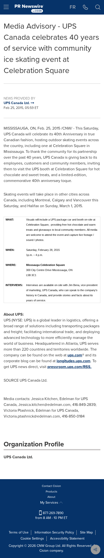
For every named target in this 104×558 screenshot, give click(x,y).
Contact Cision (51, 486)
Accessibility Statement (67, 538)
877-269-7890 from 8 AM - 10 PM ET (51, 515)
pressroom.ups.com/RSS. (69, 366)
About (51, 497)
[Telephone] (85, 7)
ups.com (74, 355)
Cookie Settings (32, 538)
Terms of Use (19, 532)
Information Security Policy (54, 532)
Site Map (86, 532)
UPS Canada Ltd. (18, 457)
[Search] (98, 7)
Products (51, 491)
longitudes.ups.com (73, 361)
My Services (49, 502)
